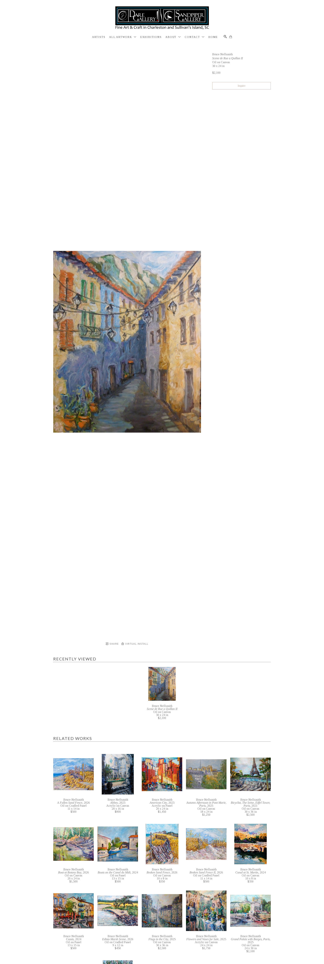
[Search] (225, 36)
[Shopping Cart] (230, 36)
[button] (122, 37)
